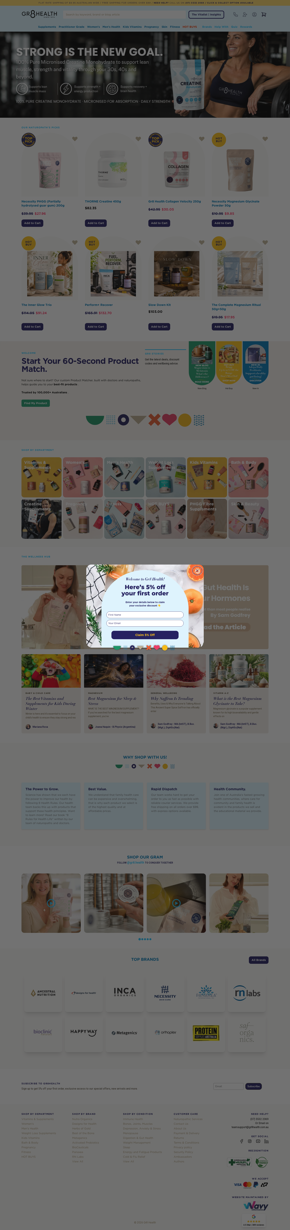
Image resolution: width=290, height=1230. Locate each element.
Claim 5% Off (145, 635)
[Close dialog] (197, 570)
